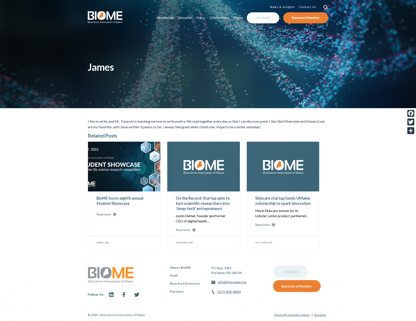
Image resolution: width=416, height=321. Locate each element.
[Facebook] (410, 113)
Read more (103, 214)
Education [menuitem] (185, 17)
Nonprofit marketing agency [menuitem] (292, 315)
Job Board (290, 272)
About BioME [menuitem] (180, 267)
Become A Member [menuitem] (306, 17)
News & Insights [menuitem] (282, 7)
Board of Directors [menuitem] (185, 283)
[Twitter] (410, 122)
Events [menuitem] (238, 17)
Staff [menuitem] (174, 275)
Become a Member (297, 286)
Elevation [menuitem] (320, 315)
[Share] (410, 130)
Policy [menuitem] (201, 17)
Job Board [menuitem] (263, 17)
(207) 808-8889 (229, 292)
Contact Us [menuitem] (307, 7)
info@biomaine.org (232, 282)
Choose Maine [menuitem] (219, 17)
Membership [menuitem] (165, 17)
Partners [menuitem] (177, 291)
